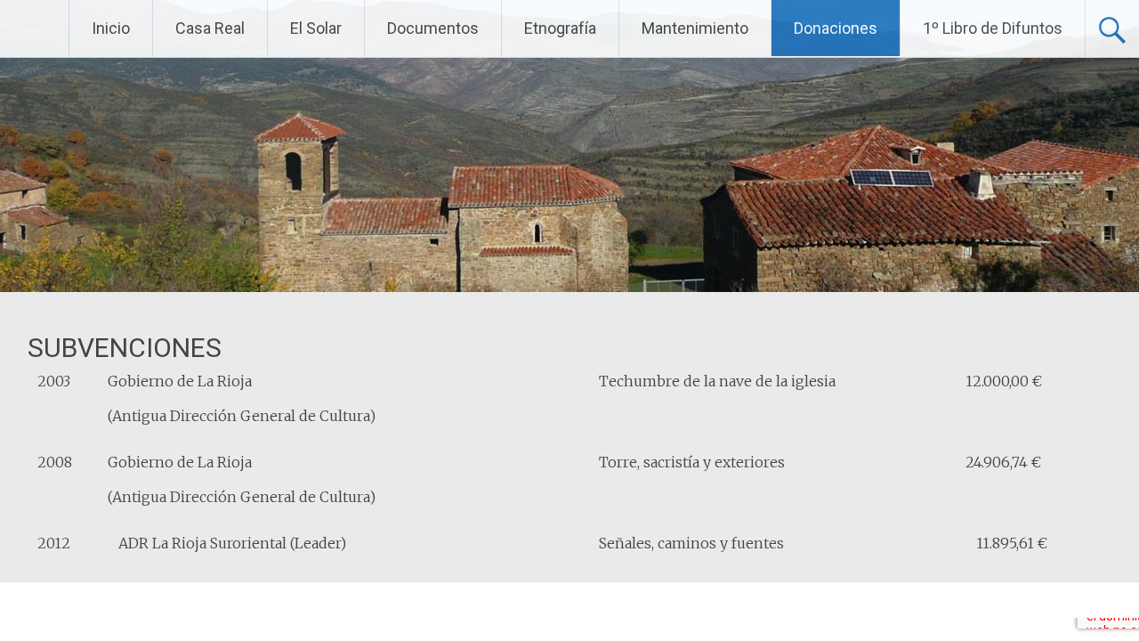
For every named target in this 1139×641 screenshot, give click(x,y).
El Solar (316, 28)
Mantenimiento (695, 28)
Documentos (433, 28)
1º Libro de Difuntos (992, 28)
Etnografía (560, 28)
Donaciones (835, 28)
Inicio (111, 28)
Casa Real (210, 28)
